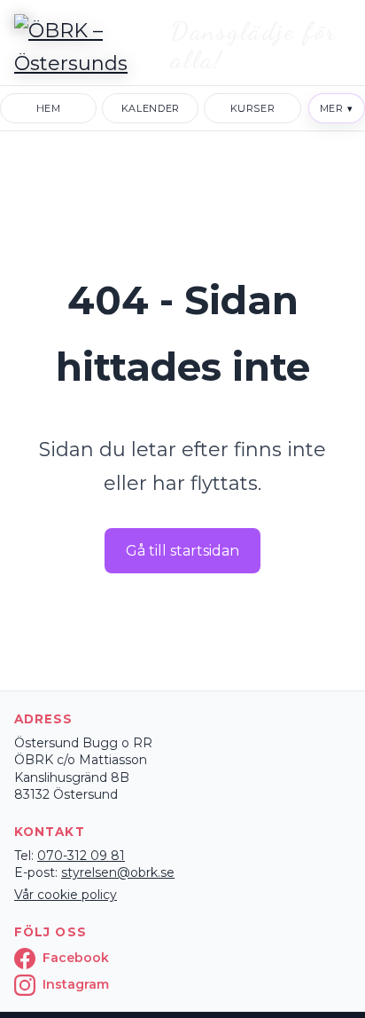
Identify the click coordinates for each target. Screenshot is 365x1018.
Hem (48, 108)
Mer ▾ (336, 108)
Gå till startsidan (182, 550)
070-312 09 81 (81, 856)
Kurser (253, 108)
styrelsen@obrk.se (118, 872)
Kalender (150, 108)
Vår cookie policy (65, 895)
